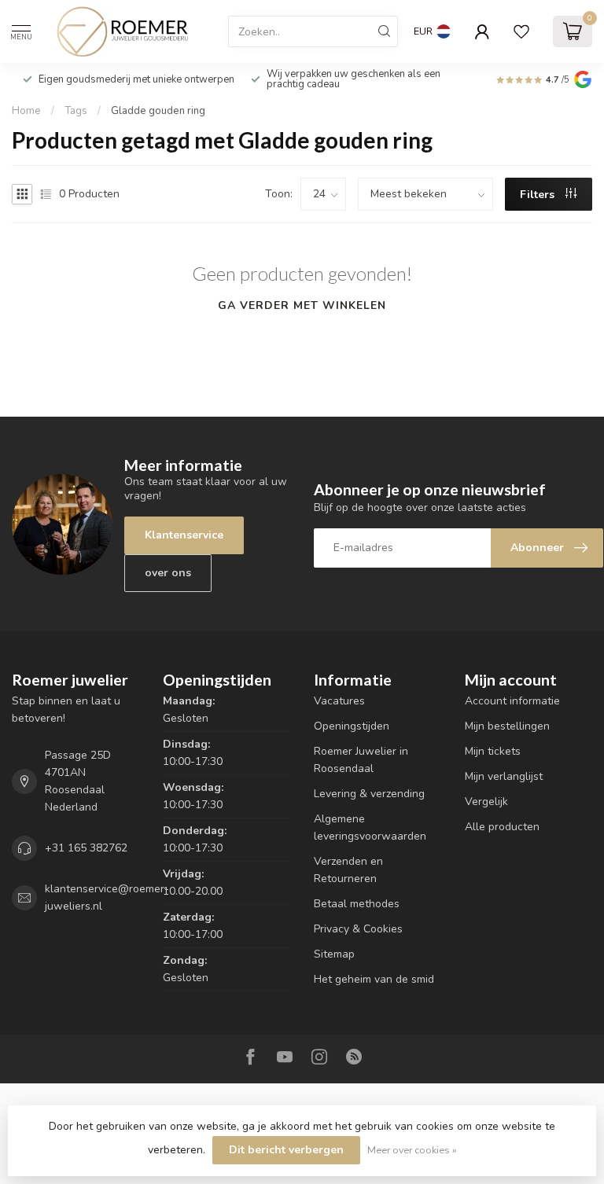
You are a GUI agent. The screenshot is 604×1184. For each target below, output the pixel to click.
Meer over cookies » (412, 1149)
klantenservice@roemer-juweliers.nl (107, 897)
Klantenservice (184, 535)
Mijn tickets (493, 751)
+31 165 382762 (86, 847)
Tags (75, 111)
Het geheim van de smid (374, 979)
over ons (168, 572)
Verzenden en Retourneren (348, 870)
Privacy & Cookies (358, 928)
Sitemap (334, 954)
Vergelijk (486, 801)
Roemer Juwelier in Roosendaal (361, 760)
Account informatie (512, 700)
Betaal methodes (357, 903)
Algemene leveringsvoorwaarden (370, 827)
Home (26, 111)
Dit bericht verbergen (286, 1149)
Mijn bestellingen (507, 726)
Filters (539, 194)
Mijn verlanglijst (504, 776)
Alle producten (502, 826)
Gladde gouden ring (158, 111)
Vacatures (339, 700)
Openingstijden (351, 726)
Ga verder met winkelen (302, 305)
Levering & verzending (369, 793)
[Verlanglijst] (521, 31)
